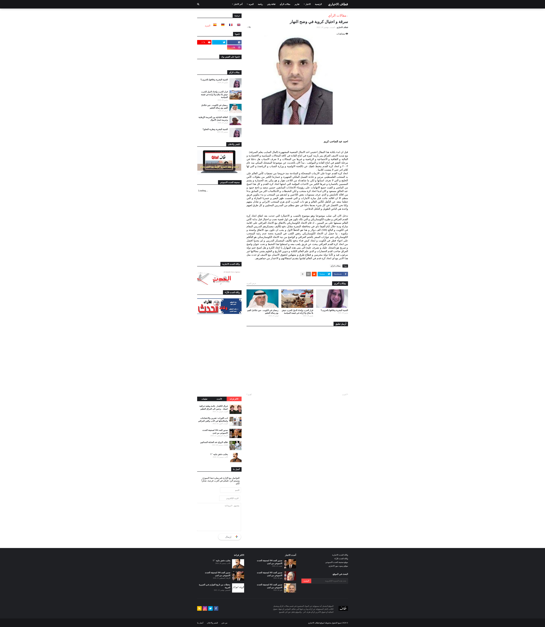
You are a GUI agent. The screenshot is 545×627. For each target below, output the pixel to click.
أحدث (344, 395)
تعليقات (204, 399)
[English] (238, 25)
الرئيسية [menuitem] (318, 4)
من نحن (224, 623)
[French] (230, 25)
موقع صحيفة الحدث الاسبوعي (336, 562)
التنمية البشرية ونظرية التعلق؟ (215, 129)
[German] (222, 25)
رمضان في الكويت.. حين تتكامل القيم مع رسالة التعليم (262, 311)
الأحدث (219, 399)
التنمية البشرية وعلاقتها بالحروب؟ (334, 310)
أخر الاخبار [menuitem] (238, 4)
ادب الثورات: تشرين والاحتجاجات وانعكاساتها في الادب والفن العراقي (213, 419)
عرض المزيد (251, 283)
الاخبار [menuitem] (308, 4)
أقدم (249, 395)
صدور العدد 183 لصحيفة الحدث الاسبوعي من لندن (269, 574)
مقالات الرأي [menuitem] (285, 4)
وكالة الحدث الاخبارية (340, 555)
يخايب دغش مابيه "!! (219, 454)
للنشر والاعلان (212, 623)
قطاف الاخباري (338, 4)
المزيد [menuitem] (251, 4)
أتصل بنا (200, 623)
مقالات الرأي (337, 15)
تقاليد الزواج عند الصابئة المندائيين (214, 442)
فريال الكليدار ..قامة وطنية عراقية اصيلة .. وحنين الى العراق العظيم (213, 407)
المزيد (207, 25)
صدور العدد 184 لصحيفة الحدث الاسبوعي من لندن (215, 431)
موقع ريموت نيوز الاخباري (338, 566)
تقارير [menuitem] (297, 4)
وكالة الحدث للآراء (341, 558)
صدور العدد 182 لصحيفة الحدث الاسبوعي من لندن (269, 586)
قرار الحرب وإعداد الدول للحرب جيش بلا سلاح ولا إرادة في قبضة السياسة (297, 311)
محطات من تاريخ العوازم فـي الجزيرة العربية (214, 586)
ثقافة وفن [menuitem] (271, 4)
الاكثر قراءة (234, 399)
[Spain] (214, 25)
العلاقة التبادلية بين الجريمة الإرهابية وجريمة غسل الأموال (213, 118)
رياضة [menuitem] (260, 4)
